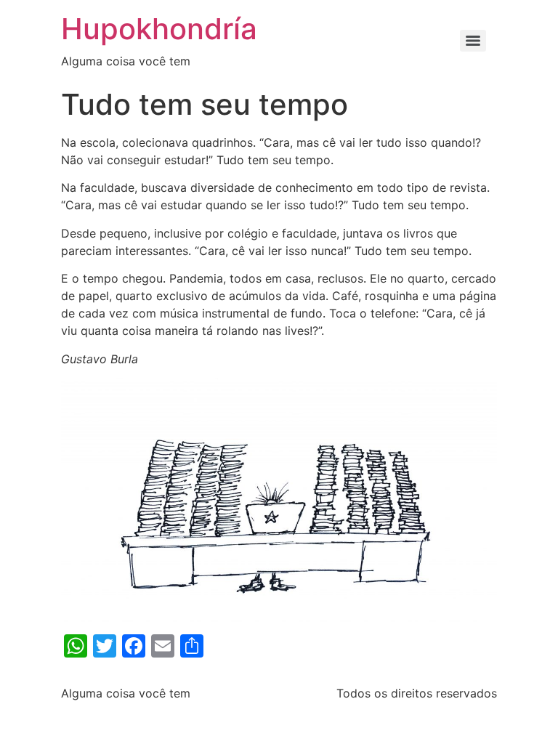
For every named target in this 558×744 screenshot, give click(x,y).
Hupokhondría (159, 28)
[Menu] (473, 41)
